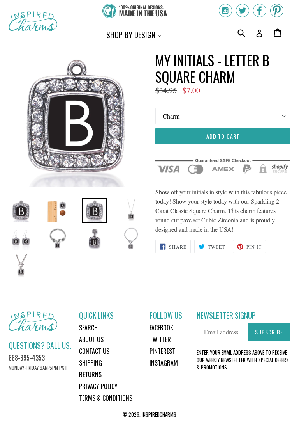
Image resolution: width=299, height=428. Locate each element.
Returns (90, 374)
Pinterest (162, 351)
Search (88, 327)
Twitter (160, 339)
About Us (91, 339)
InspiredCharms (159, 414)
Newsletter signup (226, 315)
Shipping (90, 363)
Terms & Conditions (105, 398)
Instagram (164, 363)
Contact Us (94, 351)
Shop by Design (135, 34)
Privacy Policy (98, 386)
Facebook (161, 327)
